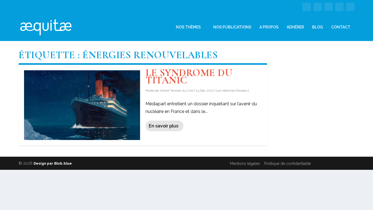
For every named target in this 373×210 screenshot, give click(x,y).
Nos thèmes (188, 27)
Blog (317, 27)
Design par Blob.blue (53, 163)
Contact (340, 27)
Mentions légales (245, 163)
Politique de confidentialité (287, 163)
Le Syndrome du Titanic (189, 76)
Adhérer (295, 27)
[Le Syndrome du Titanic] (82, 105)
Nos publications (232, 27)
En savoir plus (163, 126)
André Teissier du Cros (177, 90)
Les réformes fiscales (231, 90)
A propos (269, 27)
